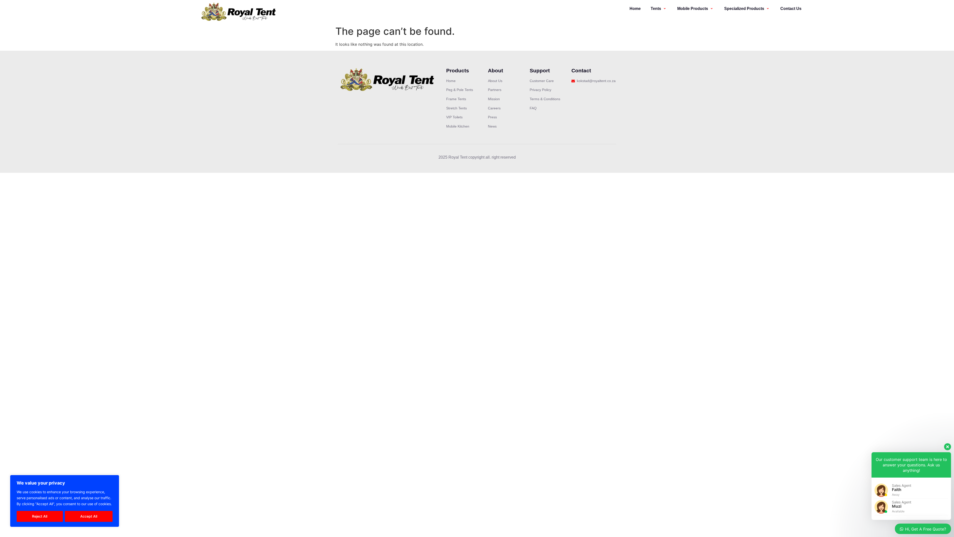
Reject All (39, 516)
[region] (64, 501)
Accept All (88, 516)
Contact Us (790, 8)
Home (635, 8)
